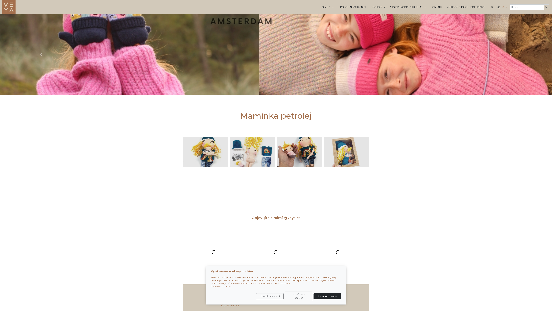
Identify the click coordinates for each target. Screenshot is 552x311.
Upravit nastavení (270, 296)
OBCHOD (376, 7)
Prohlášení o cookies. (221, 286)
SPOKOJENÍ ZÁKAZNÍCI (352, 7)
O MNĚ (326, 7)
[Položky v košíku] (499, 7)
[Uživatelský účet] (492, 7)
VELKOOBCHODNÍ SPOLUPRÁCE (466, 7)
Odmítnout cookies (298, 296)
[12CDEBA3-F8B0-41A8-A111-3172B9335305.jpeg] (299, 152)
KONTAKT (436, 7)
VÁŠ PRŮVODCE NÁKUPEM (406, 7)
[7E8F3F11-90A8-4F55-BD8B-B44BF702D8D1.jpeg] (205, 152)
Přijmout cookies (327, 296)
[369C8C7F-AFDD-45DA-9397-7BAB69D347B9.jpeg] (346, 152)
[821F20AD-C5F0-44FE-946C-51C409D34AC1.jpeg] (252, 152)
